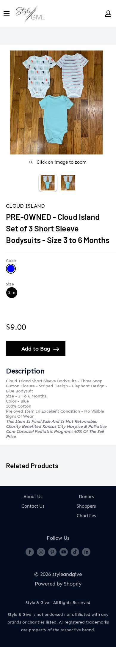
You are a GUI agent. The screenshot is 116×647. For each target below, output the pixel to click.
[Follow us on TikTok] (75, 551)
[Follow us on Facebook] (30, 551)
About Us (32, 496)
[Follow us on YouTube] (63, 551)
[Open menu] (7, 13)
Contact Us (32, 506)
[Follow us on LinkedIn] (86, 551)
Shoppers (86, 506)
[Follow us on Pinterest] (52, 551)
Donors (86, 496)
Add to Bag (35, 348)
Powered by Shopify (58, 584)
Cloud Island (25, 206)
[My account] (108, 13)
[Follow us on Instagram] (41, 551)
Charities (86, 515)
